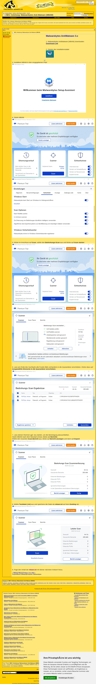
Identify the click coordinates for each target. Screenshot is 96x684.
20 (34, 683)
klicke (64, 582)
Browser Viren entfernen (80, 607)
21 (35, 683)
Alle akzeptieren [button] (50, 678)
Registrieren (13, 17)
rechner (18, 584)
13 (24, 683)
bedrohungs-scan (42, 582)
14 (25, 683)
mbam (87, 582)
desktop (51, 582)
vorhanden (32, 584)
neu (90, 582)
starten (28, 584)
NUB (58, 17)
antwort (27, 582)
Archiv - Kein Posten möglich (19, 13)
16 (28, 683)
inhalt (61, 582)
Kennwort (69, 15)
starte (24, 584)
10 (20, 683)
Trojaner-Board (8, 13)
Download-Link (52, 43)
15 (27, 683)
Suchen (86, 17)
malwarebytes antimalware (79, 582)
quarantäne (13, 584)
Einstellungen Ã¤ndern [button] (66, 678)
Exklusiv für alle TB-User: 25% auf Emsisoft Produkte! (47, 588)
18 (31, 683)
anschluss (10, 582)
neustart (8, 584)
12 (23, 683)
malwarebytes (69, 582)
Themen (5, 580)
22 (37, 683)
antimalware (22, 582)
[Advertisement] (28, 48)
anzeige (31, 582)
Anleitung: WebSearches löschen (82, 600)
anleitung (5, 582)
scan (21, 584)
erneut (54, 582)
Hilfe (55, 17)
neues (4, 584)
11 (21, 683)
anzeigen (35, 582)
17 (30, 683)
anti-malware (16, 582)
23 (38, 683)
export (58, 582)
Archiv (28, 13)
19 (32, 683)
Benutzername (70, 13)
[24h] (72, 17)
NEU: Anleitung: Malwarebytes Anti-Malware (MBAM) (19, 21)
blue (47, 582)
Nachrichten (36, 17)
